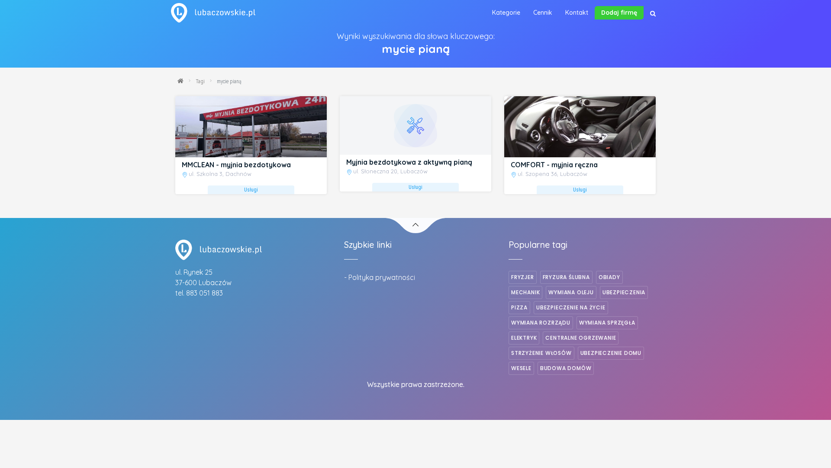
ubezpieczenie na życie (571, 307)
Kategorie (506, 12)
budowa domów (566, 368)
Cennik (542, 12)
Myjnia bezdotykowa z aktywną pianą (409, 162)
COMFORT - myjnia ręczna (554, 164)
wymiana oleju (570, 292)
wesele (521, 368)
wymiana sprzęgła (607, 322)
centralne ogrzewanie (580, 337)
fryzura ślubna (566, 277)
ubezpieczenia (623, 292)
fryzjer (522, 277)
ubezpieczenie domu (610, 353)
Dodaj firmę (619, 12)
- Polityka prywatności (379, 277)
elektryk (524, 337)
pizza (519, 307)
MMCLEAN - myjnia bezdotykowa (236, 164)
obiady (609, 277)
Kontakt (576, 12)
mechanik (525, 292)
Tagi (200, 81)
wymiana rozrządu (540, 322)
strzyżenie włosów (541, 353)
